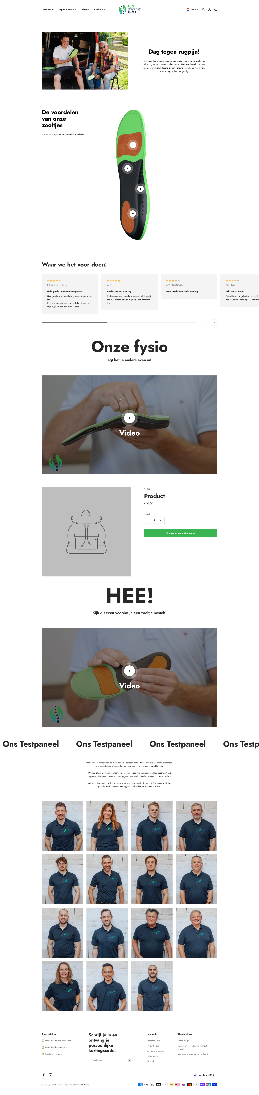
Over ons (46, 9)
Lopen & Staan (66, 9)
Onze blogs (183, 1040)
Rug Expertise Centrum (53, 1084)
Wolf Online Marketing (80, 1084)
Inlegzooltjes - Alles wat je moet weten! (192, 1047)
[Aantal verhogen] (160, 520)
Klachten (98, 9)
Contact (150, 1061)
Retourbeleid (152, 1055)
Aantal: (147, 514)
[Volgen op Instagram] (50, 1075)
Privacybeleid (153, 1045)
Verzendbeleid (153, 1040)
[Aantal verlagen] (148, 520)
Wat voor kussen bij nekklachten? (193, 1054)
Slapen (85, 9)
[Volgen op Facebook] (43, 1075)
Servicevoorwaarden (156, 1050)
